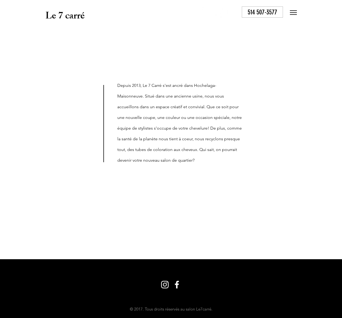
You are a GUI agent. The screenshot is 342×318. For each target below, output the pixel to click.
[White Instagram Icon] (207, 12)
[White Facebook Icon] (219, 12)
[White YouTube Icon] (231, 12)
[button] (293, 12)
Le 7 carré (65, 17)
